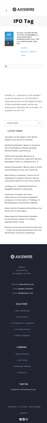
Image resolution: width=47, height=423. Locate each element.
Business (24, 51)
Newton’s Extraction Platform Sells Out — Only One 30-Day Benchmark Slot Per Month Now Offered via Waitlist (23, 230)
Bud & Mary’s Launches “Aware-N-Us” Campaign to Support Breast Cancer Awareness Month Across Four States (22, 178)
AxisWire (24, 48)
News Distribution (22, 311)
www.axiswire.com (26, 284)
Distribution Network (22, 366)
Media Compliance (22, 335)
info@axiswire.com (25, 293)
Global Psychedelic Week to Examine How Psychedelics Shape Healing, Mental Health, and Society (22, 148)
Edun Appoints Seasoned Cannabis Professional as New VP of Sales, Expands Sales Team (21, 219)
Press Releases (22, 317)
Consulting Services (22, 329)
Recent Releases (22, 354)
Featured (32, 51)
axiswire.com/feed (25, 288)
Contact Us (22, 372)
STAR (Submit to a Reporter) (22, 323)
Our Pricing (22, 360)
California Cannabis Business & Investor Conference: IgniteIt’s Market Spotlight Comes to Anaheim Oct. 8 (23, 159)
